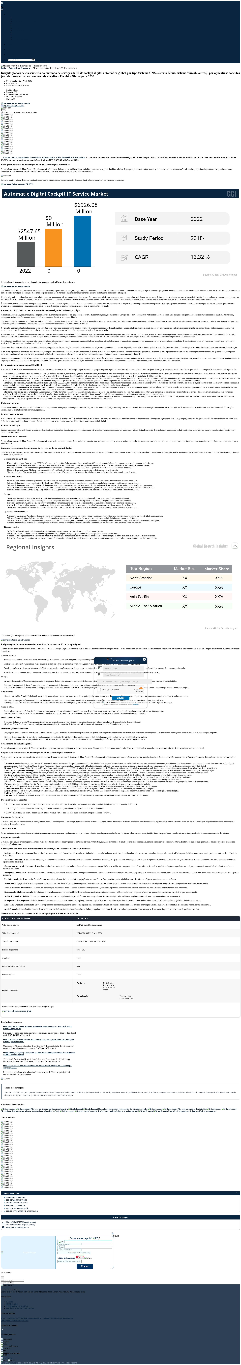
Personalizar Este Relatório (73, 157)
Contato (11, 55)
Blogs (10, 44)
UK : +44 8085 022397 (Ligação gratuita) (57, 7)
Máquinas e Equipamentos (25, 21)
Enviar (120, 697)
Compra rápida (17, 105)
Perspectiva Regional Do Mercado (22, 1211)
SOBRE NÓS (12, 1304)
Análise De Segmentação (17, 1208)
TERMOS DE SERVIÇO (17, 1306)
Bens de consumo (20, 39)
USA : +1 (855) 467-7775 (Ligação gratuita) (21, 7)
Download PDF (7, 1283)
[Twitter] (2, 1329)
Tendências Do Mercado (17, 1203)
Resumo (6, 157)
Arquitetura (18, 37)
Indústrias (12, 15)
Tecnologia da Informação (24, 17)
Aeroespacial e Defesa (22, 30)
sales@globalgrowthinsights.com (17, 1227)
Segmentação (23, 157)
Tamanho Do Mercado (16, 1197)
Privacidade (136, 704)
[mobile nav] (2, 9)
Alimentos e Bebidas (22, 26)
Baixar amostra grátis (51, 157)
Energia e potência (21, 28)
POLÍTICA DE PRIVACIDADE (20, 1308)
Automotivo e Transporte (24, 24)
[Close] (115, 1235)
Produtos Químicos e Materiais (26, 35)
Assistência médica (21, 19)
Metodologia (35, 157)
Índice (14, 157)
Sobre (10, 50)
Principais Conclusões (16, 1200)
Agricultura (18, 33)
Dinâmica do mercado (16, 1206)
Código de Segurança (66, 1258)
